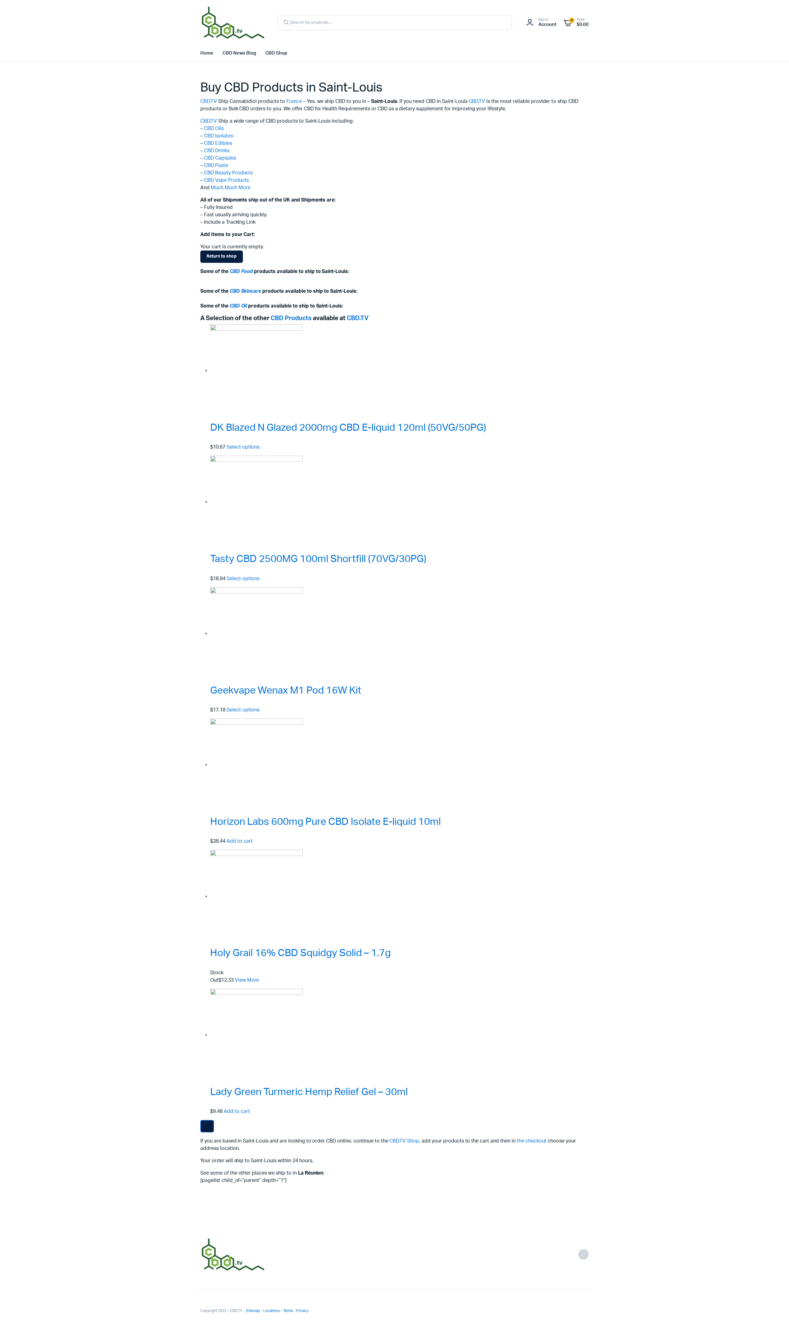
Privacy (302, 1311)
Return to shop (221, 256)
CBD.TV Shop (404, 1141)
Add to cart (240, 841)
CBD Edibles (218, 143)
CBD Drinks (216, 150)
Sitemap (253, 1311)
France (294, 101)
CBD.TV (208, 101)
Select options (243, 447)
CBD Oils (214, 128)
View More (247, 980)
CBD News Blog (239, 53)
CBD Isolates (218, 135)
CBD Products (291, 318)
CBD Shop (276, 53)
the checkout (532, 1141)
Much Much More (231, 187)
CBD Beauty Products (228, 172)
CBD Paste (216, 165)
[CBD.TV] (232, 22)
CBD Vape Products (226, 180)
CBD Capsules (220, 158)
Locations (271, 1311)
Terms (288, 1311)
